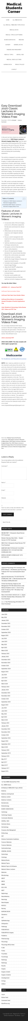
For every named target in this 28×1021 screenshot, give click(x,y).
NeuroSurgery (5, 902)
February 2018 (5, 756)
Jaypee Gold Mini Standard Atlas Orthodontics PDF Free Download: (13, 597)
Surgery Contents (6, 975)
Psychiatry (4, 953)
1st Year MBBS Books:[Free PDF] (10, 782)
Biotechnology (5, 806)
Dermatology (4, 827)
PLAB (3, 947)
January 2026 (5, 620)
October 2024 (5, 665)
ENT (2, 836)
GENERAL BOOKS (6, 851)
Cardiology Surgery (6, 815)
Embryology (4, 833)
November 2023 (5, 696)
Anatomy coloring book (7, 794)
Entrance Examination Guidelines (10, 839)
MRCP (3, 878)
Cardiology (4, 812)
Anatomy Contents (6, 800)
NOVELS (3, 905)
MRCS (3, 881)
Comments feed (5, 1000)
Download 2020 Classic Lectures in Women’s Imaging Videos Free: (12, 205)
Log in (3, 994)
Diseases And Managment (8, 830)
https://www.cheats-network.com (10, 595)
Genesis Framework (9, 1015)
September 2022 (6, 738)
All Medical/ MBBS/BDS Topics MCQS (11, 788)
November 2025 (5, 626)
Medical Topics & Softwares (14, 437)
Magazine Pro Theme (18, 1013)
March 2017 (4, 765)
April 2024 (4, 680)
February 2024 (5, 686)
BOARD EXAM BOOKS (7, 809)
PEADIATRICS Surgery (7, 932)
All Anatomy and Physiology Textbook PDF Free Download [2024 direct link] (13, 571)
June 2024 (4, 677)
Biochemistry (5, 803)
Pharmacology (5, 938)
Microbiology (5, 875)
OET (2, 917)
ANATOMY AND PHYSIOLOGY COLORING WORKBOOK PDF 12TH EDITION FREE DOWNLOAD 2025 (12, 550)
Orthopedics (4, 923)
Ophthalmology (5, 920)
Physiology (4, 941)
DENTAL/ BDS (5, 821)
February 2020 (5, 750)
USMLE (3, 984)
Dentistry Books (5, 824)
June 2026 (4, 614)
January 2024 (5, 690)
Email (3, 490)
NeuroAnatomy (5, 896)
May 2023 (4, 714)
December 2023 (5, 693)
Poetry (3, 950)
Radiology (4, 960)
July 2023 (4, 708)
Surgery (3, 969)
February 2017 (5, 768)
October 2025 (5, 629)
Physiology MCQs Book (7, 944)
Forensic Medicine (6, 842)
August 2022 (4, 741)
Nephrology (4, 893)
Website (3, 498)
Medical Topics (5, 863)
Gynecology (4, 854)
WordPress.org (5, 1003)
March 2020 (4, 747)
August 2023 (4, 705)
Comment (4, 466)
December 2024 (5, 659)
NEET (2, 890)
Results (3, 966)
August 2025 (4, 635)
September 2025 (6, 632)
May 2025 (4, 644)
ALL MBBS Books (6, 785)
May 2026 (4, 617)
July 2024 (4, 674)
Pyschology (4, 957)
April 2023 (4, 717)
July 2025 (4, 638)
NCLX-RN (4, 887)
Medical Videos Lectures (8, 869)
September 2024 (6, 668)
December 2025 (5, 623)
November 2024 (5, 662)
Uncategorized (5, 978)
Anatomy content (5, 797)
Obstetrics (4, 914)
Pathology (4, 926)
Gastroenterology (6, 848)
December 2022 (5, 729)
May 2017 (4, 759)
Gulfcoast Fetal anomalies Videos (10, 291)
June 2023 (4, 711)
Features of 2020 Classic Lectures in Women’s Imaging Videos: (12, 201)
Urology (3, 981)
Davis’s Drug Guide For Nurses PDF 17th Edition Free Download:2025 (12, 590)
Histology (4, 857)
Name (3, 482)
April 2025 (4, 647)
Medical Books (5, 860)
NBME (3, 884)
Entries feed (4, 997)
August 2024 (4, 671)
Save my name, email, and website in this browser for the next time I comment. (12, 508)
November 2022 (5, 732)
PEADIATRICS (5, 929)
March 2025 (4, 650)
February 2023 (5, 723)
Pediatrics (4, 935)
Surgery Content (5, 972)
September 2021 (6, 744)
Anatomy (3, 791)
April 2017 (4, 762)
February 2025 (5, 653)
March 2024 (4, 683)
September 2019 (6, 753)
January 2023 (5, 726)
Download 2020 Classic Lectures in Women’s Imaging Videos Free (13, 446)
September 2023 (6, 702)
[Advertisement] (14, 90)
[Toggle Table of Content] (23, 198)
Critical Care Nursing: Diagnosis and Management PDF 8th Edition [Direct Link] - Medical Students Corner (13, 586)
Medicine (3, 872)
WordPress (17, 1015)
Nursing (3, 908)
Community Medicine (7, 818)
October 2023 (5, 699)
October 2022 (5, 735)
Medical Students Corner (14, 8)
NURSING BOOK (5, 911)
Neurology (4, 899)
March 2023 (4, 720)
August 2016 (4, 771)
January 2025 (5, 656)
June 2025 (4, 641)
